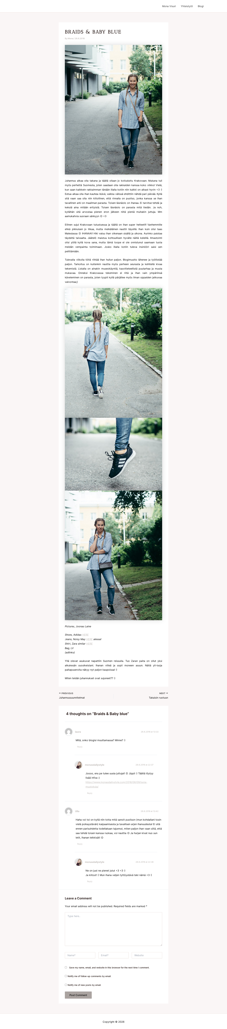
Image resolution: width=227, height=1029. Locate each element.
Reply (79, 746)
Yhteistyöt (187, 6)
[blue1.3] (113, 555)
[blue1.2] (113, 109)
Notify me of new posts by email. (84, 985)
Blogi (201, 6)
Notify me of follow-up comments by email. (89, 976)
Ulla (77, 811)
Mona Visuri (169, 6)
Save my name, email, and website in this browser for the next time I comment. (109, 967)
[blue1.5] (113, 453)
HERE (85, 634)
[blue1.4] (113, 352)
